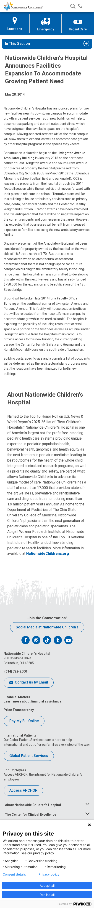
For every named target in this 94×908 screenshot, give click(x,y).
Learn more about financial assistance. (33, 701)
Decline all (47, 895)
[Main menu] (87, 6)
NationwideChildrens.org (47, 553)
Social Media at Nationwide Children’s (47, 627)
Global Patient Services (28, 755)
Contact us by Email (31, 682)
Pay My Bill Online (24, 721)
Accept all (47, 885)
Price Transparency (19, 710)
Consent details (14, 874)
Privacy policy (49, 874)
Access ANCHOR (23, 790)
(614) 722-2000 (15, 671)
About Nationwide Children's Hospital (33, 805)
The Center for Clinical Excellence (30, 814)
